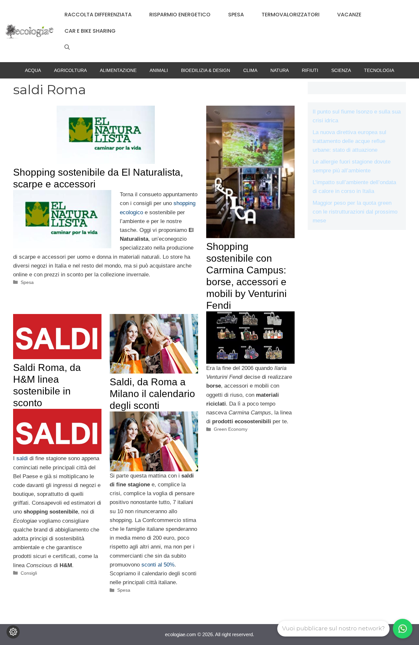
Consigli (29, 573)
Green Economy (230, 429)
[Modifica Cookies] (13, 631)
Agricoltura (70, 70)
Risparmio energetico (179, 14)
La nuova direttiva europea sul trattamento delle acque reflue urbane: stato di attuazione (349, 141)
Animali (159, 70)
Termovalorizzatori (290, 14)
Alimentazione (118, 70)
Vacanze (349, 14)
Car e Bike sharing (90, 31)
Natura (279, 70)
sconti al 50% (157, 565)
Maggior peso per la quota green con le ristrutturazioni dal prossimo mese (355, 212)
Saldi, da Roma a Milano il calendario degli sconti (152, 393)
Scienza (341, 70)
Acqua (33, 70)
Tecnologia (379, 70)
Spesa (236, 14)
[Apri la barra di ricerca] (67, 47)
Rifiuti (310, 70)
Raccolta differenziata (98, 14)
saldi (22, 458)
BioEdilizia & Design (205, 70)
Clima (250, 70)
